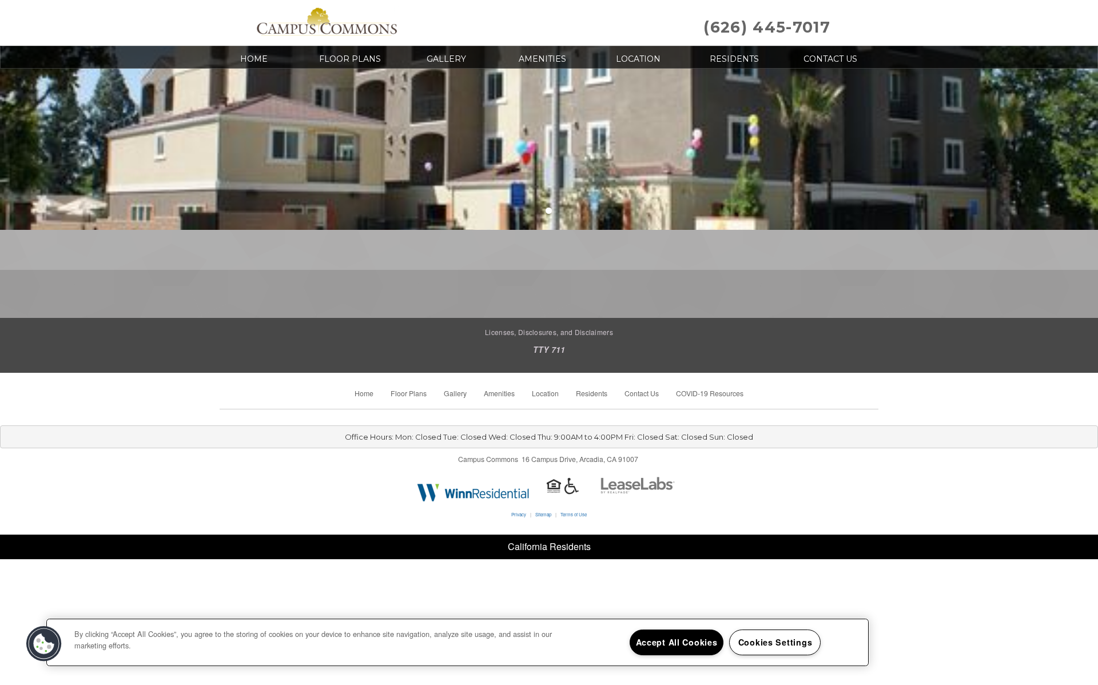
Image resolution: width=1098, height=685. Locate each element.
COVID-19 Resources (709, 393)
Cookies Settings (775, 642)
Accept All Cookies (677, 642)
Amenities (542, 59)
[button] (44, 644)
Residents (734, 59)
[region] (457, 642)
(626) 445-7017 (766, 27)
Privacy (518, 514)
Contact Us (830, 59)
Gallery (446, 59)
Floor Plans (350, 59)
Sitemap (543, 514)
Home (254, 59)
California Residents (549, 546)
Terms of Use (573, 514)
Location (638, 59)
